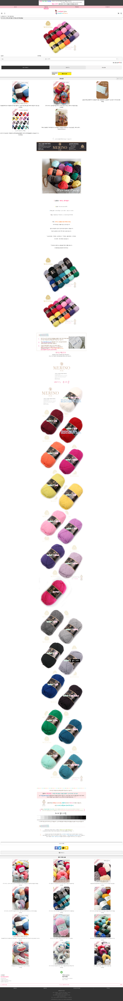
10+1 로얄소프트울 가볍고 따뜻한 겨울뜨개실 (102, 965)
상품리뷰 (61, 843)
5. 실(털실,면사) (3, 16)
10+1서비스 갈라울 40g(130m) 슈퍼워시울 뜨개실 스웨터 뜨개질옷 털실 (61, 105)
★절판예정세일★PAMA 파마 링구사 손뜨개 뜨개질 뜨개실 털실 (102, 883)
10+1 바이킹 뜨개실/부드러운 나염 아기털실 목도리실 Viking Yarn (61, 965)
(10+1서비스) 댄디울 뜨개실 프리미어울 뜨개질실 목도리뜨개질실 (102, 910)
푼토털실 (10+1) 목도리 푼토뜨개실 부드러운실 (20, 965)
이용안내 (15, 988)
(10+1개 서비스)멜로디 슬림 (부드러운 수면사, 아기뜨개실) (61, 938)
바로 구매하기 (25, 67)
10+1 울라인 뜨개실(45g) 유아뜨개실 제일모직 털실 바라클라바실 (61, 883)
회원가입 (46, 6)
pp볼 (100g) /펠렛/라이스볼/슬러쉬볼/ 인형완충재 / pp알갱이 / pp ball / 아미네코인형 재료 (102, 99)
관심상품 (104, 67)
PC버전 (108, 988)
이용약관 (45, 988)
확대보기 (62, 852)
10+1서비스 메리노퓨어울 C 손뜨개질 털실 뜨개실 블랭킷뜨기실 (102, 938)
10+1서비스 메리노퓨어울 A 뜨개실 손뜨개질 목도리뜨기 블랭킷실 (61, 910)
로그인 (15, 6)
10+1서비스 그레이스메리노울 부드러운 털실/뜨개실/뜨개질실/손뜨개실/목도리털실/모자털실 (20, 883)
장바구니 (68, 67)
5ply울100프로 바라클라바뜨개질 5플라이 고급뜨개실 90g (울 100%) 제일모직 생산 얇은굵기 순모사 (22, 105)
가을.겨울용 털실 (10, 16)
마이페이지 (107, 6)
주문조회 (77, 6)
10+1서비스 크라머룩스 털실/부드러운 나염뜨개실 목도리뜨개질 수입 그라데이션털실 (20, 910)
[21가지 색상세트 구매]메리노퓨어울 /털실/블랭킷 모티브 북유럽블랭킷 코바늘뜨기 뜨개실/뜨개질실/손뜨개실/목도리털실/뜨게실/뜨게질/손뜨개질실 (33, 133)
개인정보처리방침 (76, 988)
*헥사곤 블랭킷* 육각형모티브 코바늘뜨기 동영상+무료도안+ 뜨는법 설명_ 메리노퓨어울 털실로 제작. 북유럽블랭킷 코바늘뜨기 (69, 127)
